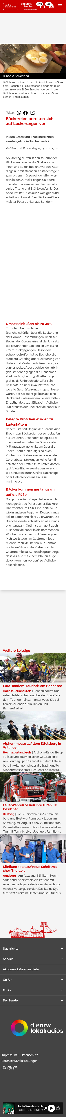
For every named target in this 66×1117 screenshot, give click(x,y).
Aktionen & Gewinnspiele (21, 969)
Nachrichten (11, 948)
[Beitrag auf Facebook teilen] (25, 113)
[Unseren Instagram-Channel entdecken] (15, 1068)
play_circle (51, 1108)
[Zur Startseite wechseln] (10, 6)
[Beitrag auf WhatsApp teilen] (19, 113)
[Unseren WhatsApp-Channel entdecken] (3, 1068)
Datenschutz (29, 1055)
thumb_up (58, 1108)
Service (8, 959)
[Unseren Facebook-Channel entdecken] (9, 1068)
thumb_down (45, 1108)
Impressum (9, 1055)
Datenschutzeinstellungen (19, 1061)
